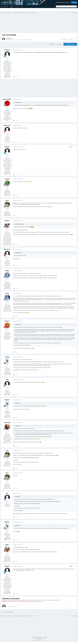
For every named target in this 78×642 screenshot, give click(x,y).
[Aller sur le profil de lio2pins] (7, 275)
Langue (32, 637)
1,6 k (8, 367)
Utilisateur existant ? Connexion (62, 2)
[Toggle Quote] (14, 102)
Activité (16, 6)
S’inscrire (74, 2)
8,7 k (8, 189)
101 (7, 135)
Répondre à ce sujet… (13, 606)
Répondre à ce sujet (70, 44)
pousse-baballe (7, 99)
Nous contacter (39, 637)
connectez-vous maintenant (41, 600)
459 (8, 60)
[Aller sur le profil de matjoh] (7, 297)
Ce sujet (71, 6)
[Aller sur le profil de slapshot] (7, 361)
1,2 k (8, 433)
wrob (7, 379)
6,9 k (8, 390)
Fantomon (9, 38)
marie (7, 200)
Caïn (7, 493)
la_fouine (7, 179)
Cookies (45, 637)
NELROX (7, 220)
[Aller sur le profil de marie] (7, 204)
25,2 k (7, 210)
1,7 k (8, 109)
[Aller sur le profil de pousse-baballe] (7, 103)
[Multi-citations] (14, 77)
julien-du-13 (7, 125)
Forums (11, 6)
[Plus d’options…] (75, 50)
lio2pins (7, 270)
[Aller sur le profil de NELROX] (7, 225)
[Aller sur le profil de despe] (7, 549)
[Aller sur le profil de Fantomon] (3, 39)
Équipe (21, 6)
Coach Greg (7, 422)
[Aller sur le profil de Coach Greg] (7, 427)
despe (7, 544)
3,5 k (8, 231)
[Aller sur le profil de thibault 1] (7, 325)
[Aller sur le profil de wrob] (7, 384)
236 (8, 331)
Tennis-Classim (5, 6)
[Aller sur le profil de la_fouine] (7, 183)
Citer (17, 77)
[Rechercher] (75, 6)
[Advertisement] (39, 23)
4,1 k (8, 303)
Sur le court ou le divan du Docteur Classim (23, 39)
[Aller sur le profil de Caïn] (7, 497)
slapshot (7, 357)
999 (8, 555)
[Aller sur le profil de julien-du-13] (7, 129)
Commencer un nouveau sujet (55, 44)
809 (8, 503)
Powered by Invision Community (39, 640)
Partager (64, 39)
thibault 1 (7, 321)
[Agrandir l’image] (29, 108)
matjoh (7, 293)
